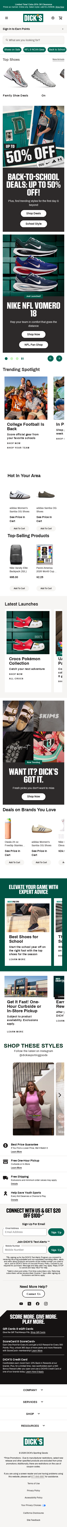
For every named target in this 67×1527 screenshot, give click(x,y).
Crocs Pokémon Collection (24, 661)
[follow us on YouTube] (21, 1304)
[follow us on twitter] (29, 1304)
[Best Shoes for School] (28, 932)
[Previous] (51, 358)
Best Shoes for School (23, 939)
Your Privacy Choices (31, 1505)
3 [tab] (6, 358)
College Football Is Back (25, 426)
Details (14, 1184)
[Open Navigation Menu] (6, 18)
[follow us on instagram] (46, 1304)
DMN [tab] (11, 358)
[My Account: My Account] (53, 18)
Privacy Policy (33, 1490)
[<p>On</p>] (43, 89)
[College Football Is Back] (25, 419)
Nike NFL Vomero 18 (33, 309)
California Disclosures (33, 1513)
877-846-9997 (38, 1476)
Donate (14, 1200)
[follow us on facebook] (38, 1304)
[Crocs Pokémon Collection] (28, 654)
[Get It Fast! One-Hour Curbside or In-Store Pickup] (25, 997)
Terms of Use (33, 1483)
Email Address (12, 1228)
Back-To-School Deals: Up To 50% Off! (33, 185)
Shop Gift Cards (38, 1332)
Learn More (16, 1151)
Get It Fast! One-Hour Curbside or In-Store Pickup (24, 1006)
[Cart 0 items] (60, 18)
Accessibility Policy (33, 1497)
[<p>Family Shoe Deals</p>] (16, 89)
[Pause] (22, 358)
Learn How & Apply (35, 1371)
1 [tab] (17, 358)
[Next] (59, 358)
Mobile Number (12, 1246)
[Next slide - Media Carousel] (59, 1095)
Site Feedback (33, 1520)
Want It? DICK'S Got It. (33, 776)
